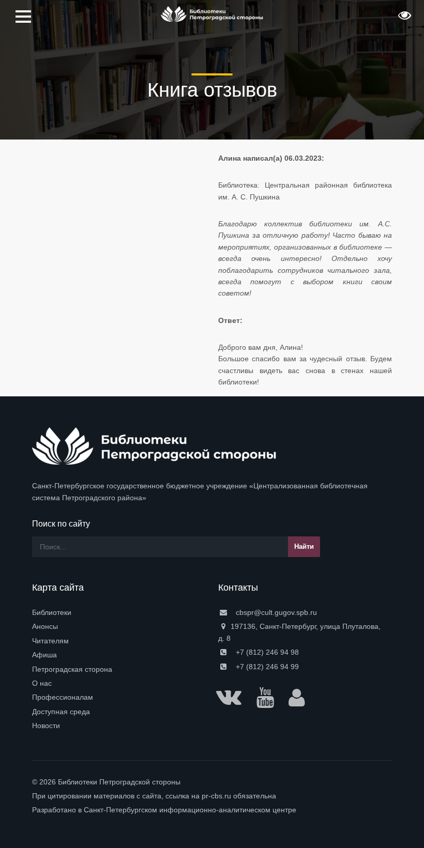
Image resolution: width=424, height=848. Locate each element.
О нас (42, 683)
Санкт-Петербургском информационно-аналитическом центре (190, 810)
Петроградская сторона (72, 669)
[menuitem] (119, 612)
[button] (403, 18)
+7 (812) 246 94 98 (266, 652)
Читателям (50, 641)
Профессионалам (62, 697)
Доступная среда (61, 711)
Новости (46, 725)
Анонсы (45, 626)
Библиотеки (51, 612)
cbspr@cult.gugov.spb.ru (275, 612)
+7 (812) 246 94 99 (266, 666)
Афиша (44, 655)
